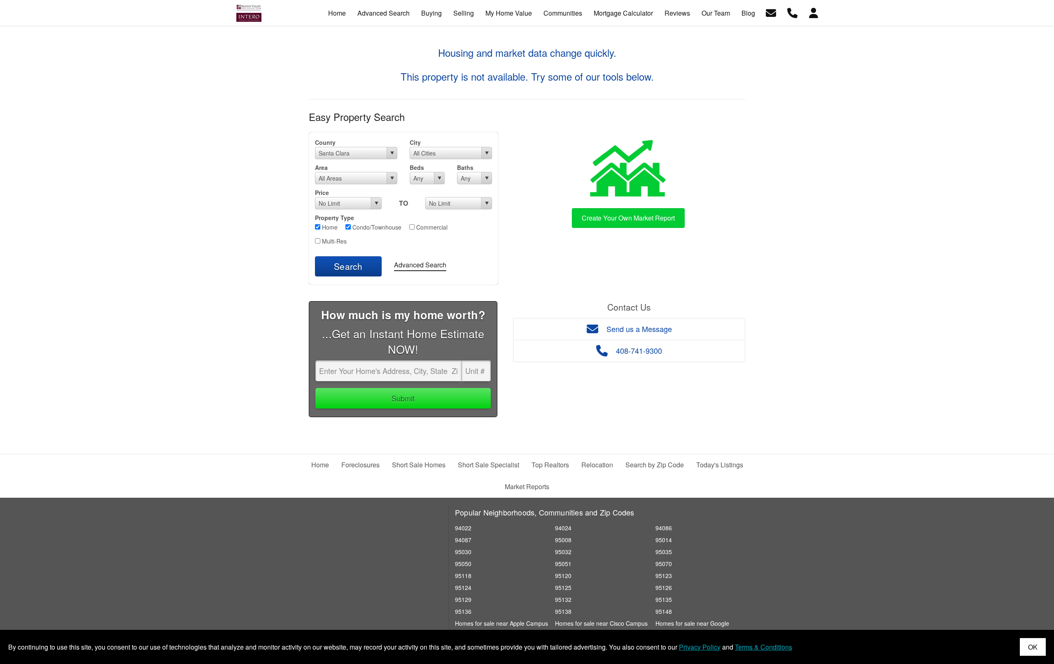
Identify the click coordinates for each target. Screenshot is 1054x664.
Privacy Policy (700, 647)
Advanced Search (420, 264)
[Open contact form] (771, 12)
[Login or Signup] (813, 12)
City (415, 142)
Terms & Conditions (763, 647)
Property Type (334, 218)
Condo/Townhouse (376, 227)
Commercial (431, 227)
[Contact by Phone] (792, 12)
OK (1033, 647)
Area (321, 167)
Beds (417, 167)
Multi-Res (333, 241)
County (325, 142)
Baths (465, 167)
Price (322, 192)
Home (329, 227)
